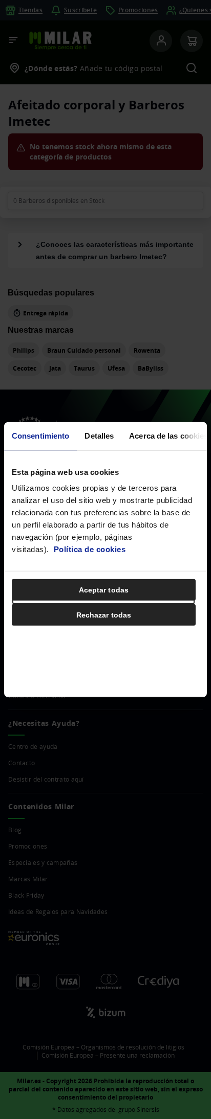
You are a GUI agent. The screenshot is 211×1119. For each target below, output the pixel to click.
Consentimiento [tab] (40, 435)
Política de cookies (90, 549)
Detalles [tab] (99, 435)
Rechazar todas (103, 615)
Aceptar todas (104, 590)
